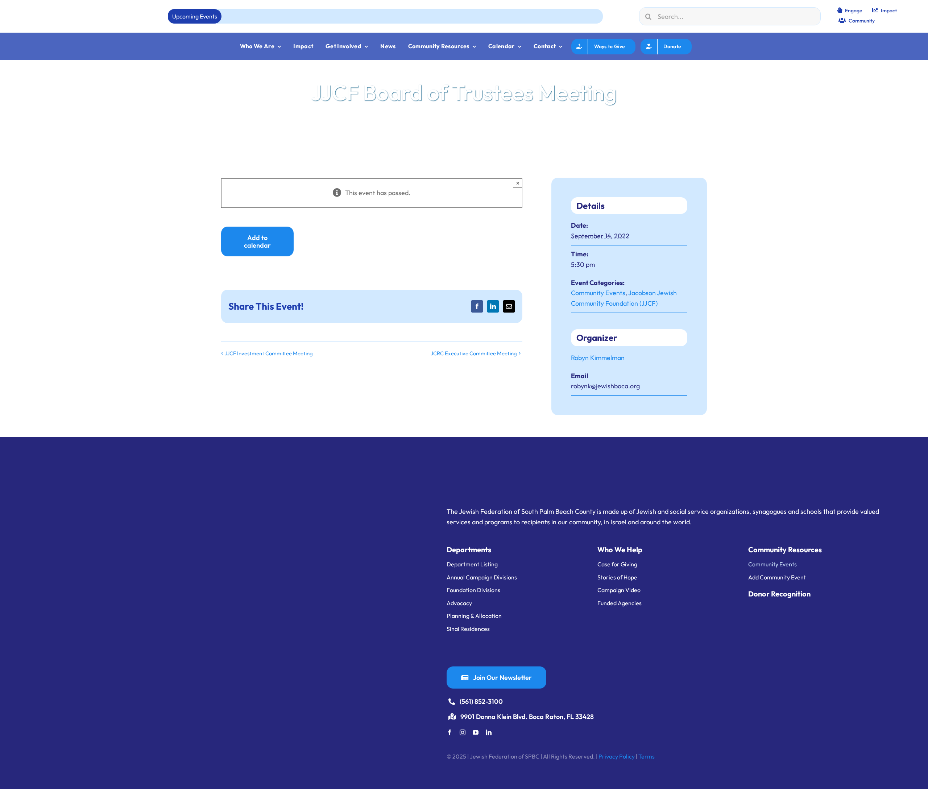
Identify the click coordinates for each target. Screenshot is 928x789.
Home (229, 136)
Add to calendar (257, 241)
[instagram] (462, 732)
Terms (646, 756)
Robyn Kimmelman (598, 358)
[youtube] (475, 732)
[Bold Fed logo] (58, 10)
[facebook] (449, 732)
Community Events (598, 293)
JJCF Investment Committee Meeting (269, 353)
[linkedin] (489, 732)
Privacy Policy (616, 756)
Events (250, 136)
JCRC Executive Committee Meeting (474, 353)
